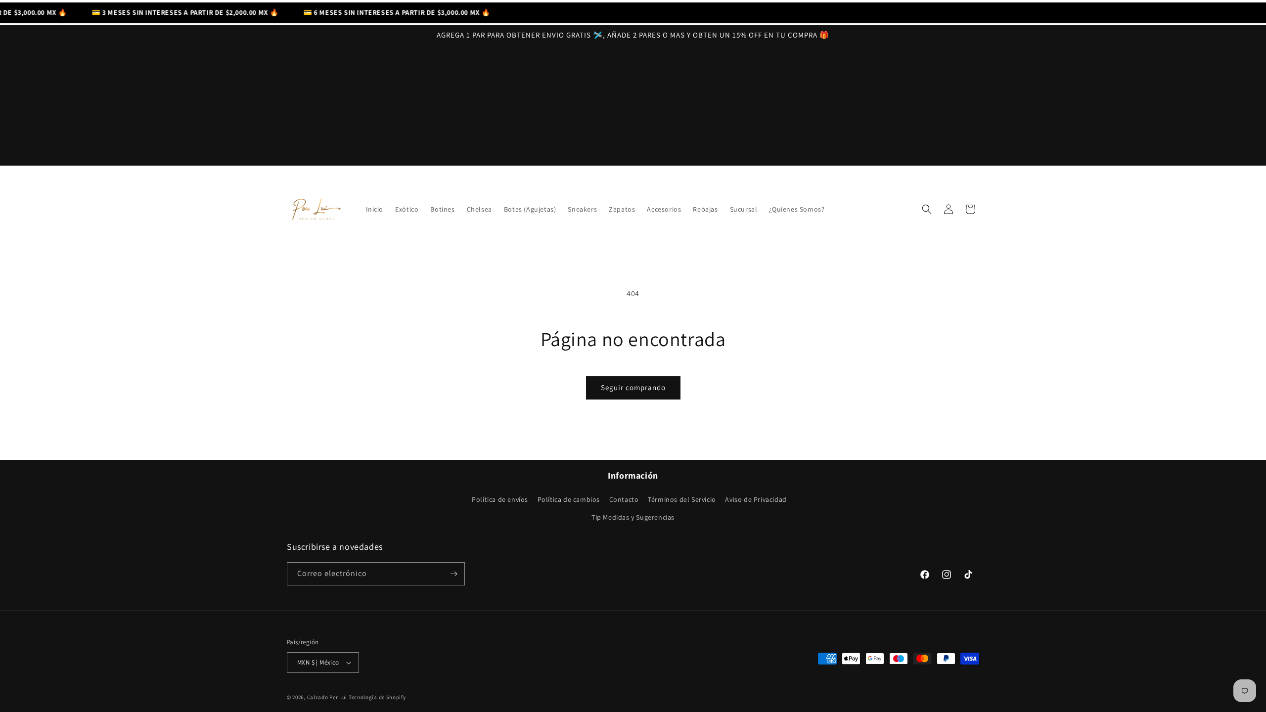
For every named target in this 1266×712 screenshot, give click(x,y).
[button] (927, 209)
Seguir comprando (633, 387)
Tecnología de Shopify (377, 697)
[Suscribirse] (453, 573)
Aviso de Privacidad (755, 499)
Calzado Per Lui (327, 697)
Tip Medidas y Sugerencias (633, 517)
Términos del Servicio (682, 499)
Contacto (624, 499)
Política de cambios (569, 499)
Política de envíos (500, 499)
